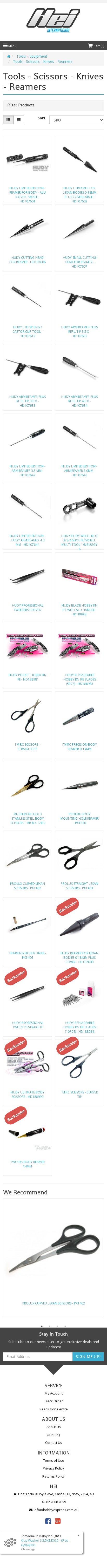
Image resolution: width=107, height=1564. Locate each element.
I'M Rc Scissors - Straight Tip (27, 746)
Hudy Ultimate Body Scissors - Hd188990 (27, 1094)
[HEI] (53, 21)
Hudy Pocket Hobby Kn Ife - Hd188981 (27, 677)
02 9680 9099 (55, 1502)
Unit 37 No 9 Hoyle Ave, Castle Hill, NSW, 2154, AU (55, 1494)
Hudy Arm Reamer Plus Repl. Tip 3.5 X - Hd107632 (79, 331)
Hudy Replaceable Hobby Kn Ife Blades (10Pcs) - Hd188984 (79, 1027)
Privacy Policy (53, 1468)
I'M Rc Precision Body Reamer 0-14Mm (79, 746)
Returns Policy (53, 1476)
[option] (53, 1259)
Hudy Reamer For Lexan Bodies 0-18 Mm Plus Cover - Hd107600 (79, 957)
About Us (53, 1426)
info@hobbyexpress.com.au (55, 1509)
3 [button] (57, 1326)
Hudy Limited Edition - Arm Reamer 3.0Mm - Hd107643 (79, 470)
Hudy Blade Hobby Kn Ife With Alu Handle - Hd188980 (79, 609)
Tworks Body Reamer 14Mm (27, 1164)
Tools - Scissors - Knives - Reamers (42, 61)
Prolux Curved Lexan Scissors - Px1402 (27, 885)
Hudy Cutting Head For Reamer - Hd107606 (27, 259)
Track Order (53, 1401)
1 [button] (41, 1326)
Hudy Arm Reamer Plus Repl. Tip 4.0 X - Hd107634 (79, 401)
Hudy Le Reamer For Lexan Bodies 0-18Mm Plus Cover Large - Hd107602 (79, 193)
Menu (12, 46)
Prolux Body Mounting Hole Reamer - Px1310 (80, 818)
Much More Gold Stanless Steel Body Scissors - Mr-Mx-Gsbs (27, 818)
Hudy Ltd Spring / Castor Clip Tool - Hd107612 (27, 331)
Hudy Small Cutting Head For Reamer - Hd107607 (79, 262)
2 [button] (49, 1326)
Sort (41, 117)
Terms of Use (53, 1460)
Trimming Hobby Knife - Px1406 (27, 955)
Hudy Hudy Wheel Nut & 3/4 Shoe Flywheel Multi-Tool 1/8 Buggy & (79, 541)
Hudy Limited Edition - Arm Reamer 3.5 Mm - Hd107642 (27, 470)
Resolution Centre (53, 1409)
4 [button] (65, 1326)
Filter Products (21, 105)
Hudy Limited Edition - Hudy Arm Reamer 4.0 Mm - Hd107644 (27, 540)
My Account (54, 1393)
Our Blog (53, 1434)
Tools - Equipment (31, 56)
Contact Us (53, 1442)
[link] (48, 1521)
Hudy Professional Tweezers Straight (27, 1025)
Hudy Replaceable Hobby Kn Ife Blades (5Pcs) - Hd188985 (79, 679)
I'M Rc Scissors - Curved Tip (79, 1094)
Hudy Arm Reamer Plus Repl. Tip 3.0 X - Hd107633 (27, 401)
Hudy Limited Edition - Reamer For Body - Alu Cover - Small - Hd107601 (27, 193)
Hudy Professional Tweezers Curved (27, 607)
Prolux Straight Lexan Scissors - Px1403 (79, 885)
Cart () (98, 46)
